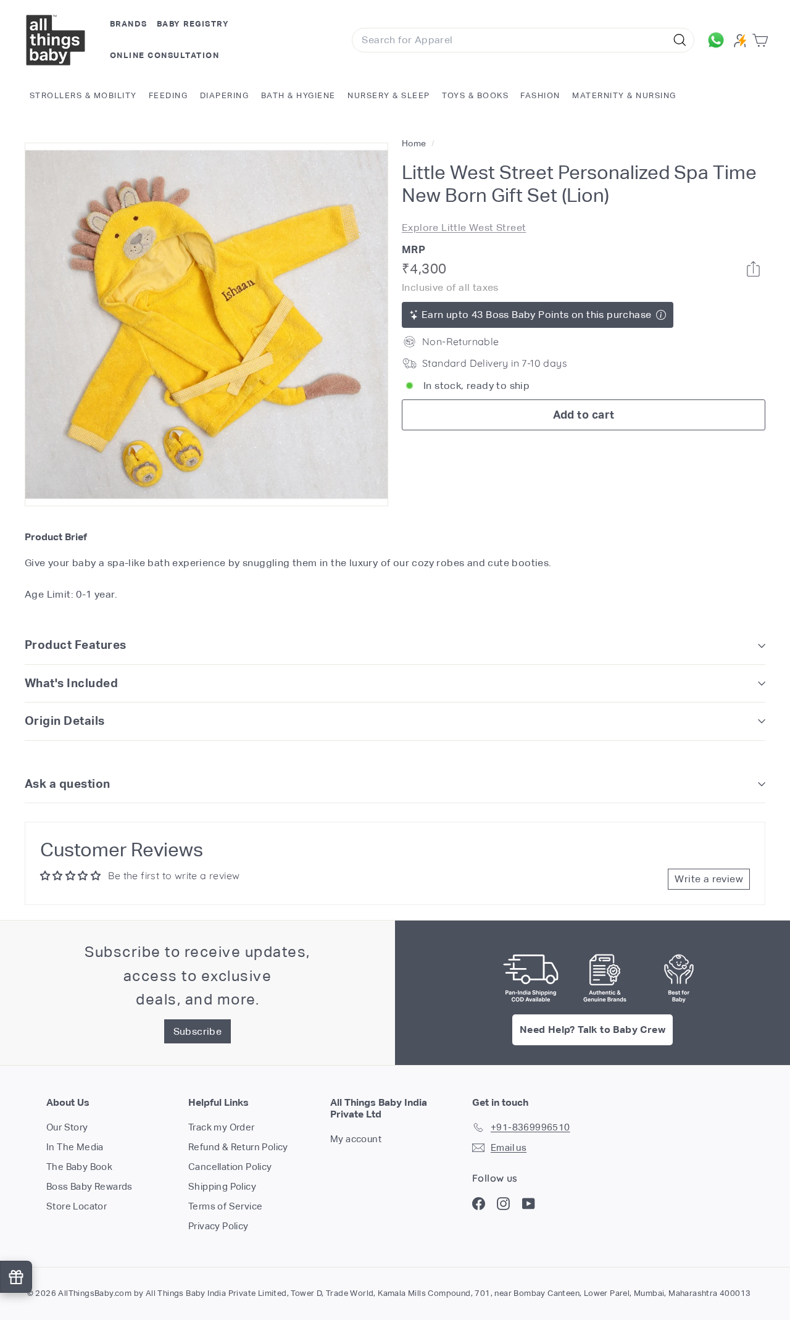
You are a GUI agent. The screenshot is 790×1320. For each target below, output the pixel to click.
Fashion (540, 95)
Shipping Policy (222, 1186)
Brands (129, 23)
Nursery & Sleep (388, 95)
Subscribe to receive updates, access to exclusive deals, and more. (197, 975)
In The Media (75, 1147)
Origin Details (65, 720)
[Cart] (762, 40)
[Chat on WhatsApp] (717, 40)
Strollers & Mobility (83, 95)
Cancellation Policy (230, 1166)
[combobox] (523, 40)
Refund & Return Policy (238, 1147)
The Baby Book (79, 1166)
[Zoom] (206, 324)
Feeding (168, 95)
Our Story (67, 1127)
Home (415, 143)
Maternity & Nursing (624, 95)
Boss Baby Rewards (89, 1186)
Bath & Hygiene (298, 95)
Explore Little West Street (464, 227)
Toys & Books (475, 95)
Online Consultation (165, 55)
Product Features (76, 644)
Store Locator (76, 1206)
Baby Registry (193, 23)
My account (355, 1139)
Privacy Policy (218, 1226)
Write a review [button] (709, 879)
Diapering (224, 95)
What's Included (71, 683)
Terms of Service (225, 1206)
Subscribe (197, 1031)
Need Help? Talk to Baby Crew (592, 1029)
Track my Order (221, 1127)
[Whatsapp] (753, 269)
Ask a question (67, 783)
